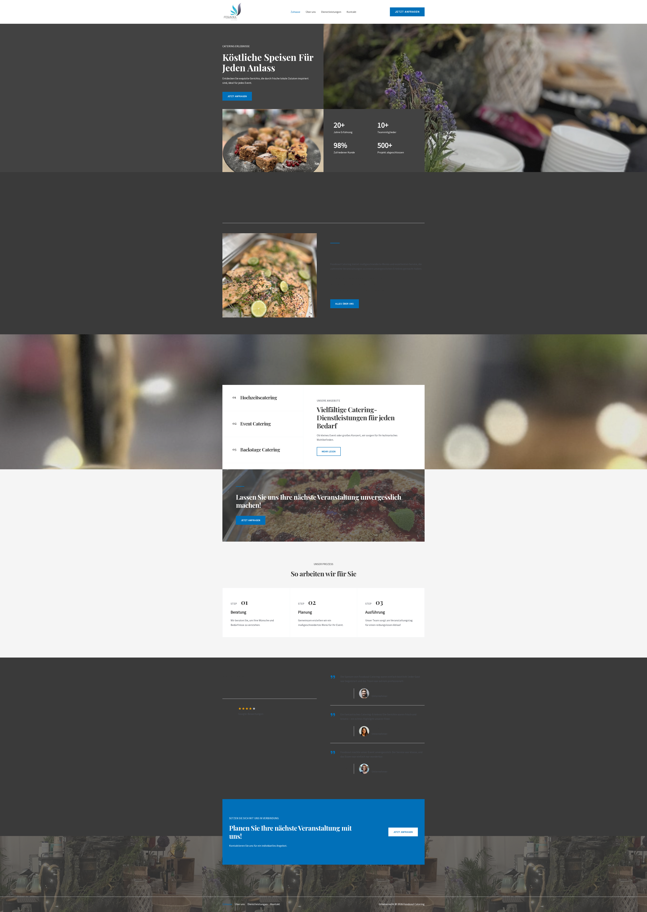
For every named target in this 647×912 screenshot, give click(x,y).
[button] (407, 11)
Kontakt (351, 11)
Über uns (311, 11)
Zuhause (295, 11)
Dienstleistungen (331, 11)
